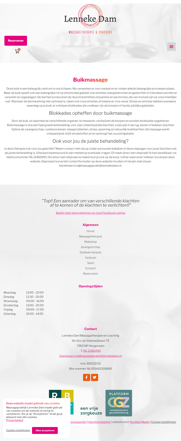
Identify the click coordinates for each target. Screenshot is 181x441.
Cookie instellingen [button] (18, 430)
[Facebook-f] (86, 377)
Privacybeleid (14, 420)
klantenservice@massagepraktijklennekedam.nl (90, 356)
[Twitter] (94, 377)
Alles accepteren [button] (45, 430)
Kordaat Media (139, 422)
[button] (171, 46)
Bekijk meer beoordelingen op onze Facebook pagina (90, 213)
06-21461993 (92, 350)
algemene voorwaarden (71, 422)
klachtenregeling (99, 422)
